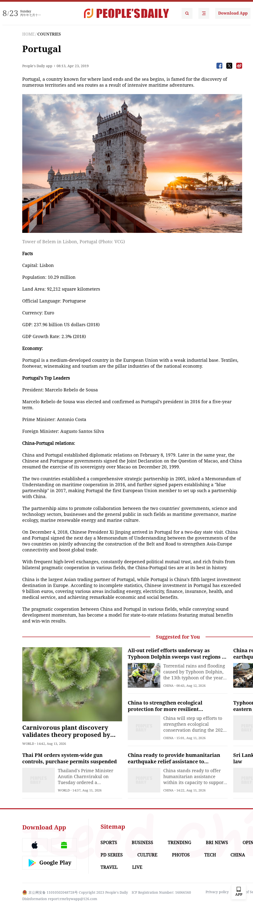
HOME (28, 34)
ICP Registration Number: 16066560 (161, 892)
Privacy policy (217, 892)
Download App (233, 13)
